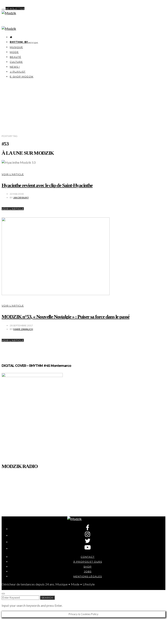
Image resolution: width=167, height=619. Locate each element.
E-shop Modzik (21, 76)
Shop (88, 566)
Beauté (15, 56)
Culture (16, 61)
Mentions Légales (87, 576)
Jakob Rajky (21, 197)
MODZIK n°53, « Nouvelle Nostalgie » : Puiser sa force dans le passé (66, 316)
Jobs (87, 571)
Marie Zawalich (23, 329)
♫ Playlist (17, 71)
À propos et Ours (87, 561)
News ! (15, 66)
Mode (14, 52)
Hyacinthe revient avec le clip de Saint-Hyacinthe (47, 185)
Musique (16, 47)
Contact (87, 556)
